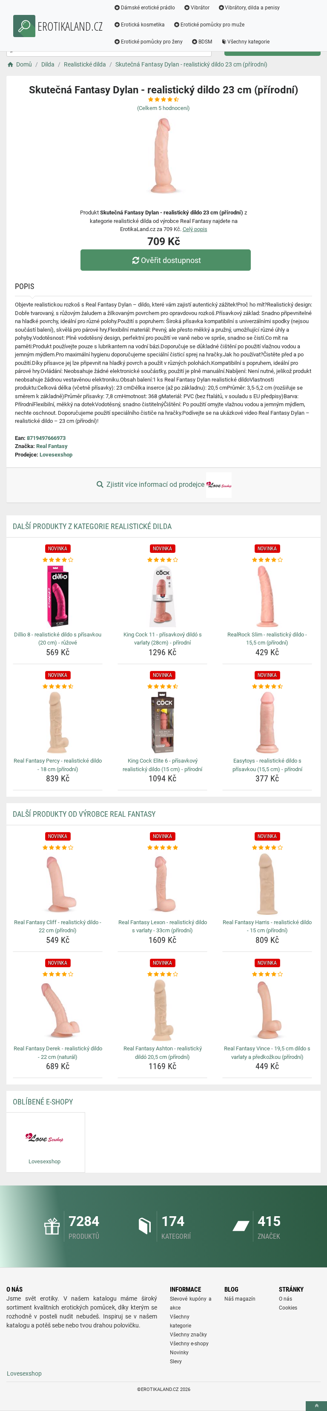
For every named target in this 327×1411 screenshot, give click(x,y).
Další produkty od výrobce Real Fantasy (84, 814)
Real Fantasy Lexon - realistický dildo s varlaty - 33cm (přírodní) (162, 926)
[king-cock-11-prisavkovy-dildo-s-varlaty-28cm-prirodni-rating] (162, 560)
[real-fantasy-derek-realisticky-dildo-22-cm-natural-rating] (57, 974)
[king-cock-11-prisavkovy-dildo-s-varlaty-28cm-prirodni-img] (162, 596)
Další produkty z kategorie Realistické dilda (92, 526)
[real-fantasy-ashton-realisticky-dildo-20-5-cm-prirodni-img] (162, 1010)
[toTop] (316, 1406)
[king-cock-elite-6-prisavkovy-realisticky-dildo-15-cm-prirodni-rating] (162, 686)
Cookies (288, 1308)
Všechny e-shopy (189, 1344)
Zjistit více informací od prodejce (155, 484)
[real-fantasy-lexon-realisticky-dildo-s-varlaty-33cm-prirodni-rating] (162, 848)
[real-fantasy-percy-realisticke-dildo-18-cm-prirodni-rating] (57, 686)
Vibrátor (200, 8)
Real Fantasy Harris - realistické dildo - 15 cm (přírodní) (267, 926)
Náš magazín (239, 1299)
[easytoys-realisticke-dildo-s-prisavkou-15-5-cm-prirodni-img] (267, 723)
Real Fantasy (52, 446)
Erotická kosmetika (143, 25)
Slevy (176, 1362)
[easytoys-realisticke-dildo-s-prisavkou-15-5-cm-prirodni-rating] (267, 686)
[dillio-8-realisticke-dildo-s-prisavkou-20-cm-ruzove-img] (57, 596)
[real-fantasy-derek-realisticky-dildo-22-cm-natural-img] (57, 1010)
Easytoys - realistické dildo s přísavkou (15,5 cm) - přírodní (267, 765)
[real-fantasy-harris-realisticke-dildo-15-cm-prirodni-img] (267, 884)
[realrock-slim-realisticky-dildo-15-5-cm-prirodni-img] (267, 596)
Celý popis (195, 229)
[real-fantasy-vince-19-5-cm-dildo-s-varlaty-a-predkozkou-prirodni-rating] (267, 974)
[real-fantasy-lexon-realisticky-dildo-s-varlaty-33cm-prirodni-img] (162, 884)
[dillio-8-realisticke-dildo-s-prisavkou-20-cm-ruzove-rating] (57, 560)
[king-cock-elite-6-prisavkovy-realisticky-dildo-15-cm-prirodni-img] (162, 723)
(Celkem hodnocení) (163, 108)
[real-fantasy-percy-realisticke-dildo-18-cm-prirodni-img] (57, 723)
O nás (285, 1299)
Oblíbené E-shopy (43, 1101)
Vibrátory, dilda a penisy (252, 8)
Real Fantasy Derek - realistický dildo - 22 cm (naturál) (58, 1052)
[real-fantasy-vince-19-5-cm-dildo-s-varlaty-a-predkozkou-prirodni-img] (267, 1010)
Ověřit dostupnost (171, 260)
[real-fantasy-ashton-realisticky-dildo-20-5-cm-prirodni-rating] (162, 974)
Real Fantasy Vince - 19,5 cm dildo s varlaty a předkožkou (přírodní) (267, 1052)
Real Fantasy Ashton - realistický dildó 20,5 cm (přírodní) (162, 1052)
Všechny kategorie (248, 42)
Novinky (179, 1353)
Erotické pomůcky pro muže (212, 25)
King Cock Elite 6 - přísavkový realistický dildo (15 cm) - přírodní (162, 765)
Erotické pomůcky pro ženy (152, 42)
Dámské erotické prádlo (148, 8)
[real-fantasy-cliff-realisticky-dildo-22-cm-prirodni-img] (57, 884)
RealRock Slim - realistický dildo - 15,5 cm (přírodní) (267, 638)
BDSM (205, 42)
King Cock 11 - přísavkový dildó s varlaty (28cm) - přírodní (162, 638)
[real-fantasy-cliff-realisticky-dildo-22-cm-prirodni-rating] (57, 848)
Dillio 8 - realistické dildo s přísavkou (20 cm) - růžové (57, 638)
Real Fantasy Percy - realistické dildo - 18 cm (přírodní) (58, 765)
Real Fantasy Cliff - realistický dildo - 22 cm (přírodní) (57, 926)
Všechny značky (188, 1335)
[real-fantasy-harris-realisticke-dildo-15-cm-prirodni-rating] (267, 848)
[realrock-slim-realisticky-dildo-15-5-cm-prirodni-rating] (267, 560)
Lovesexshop (56, 454)
